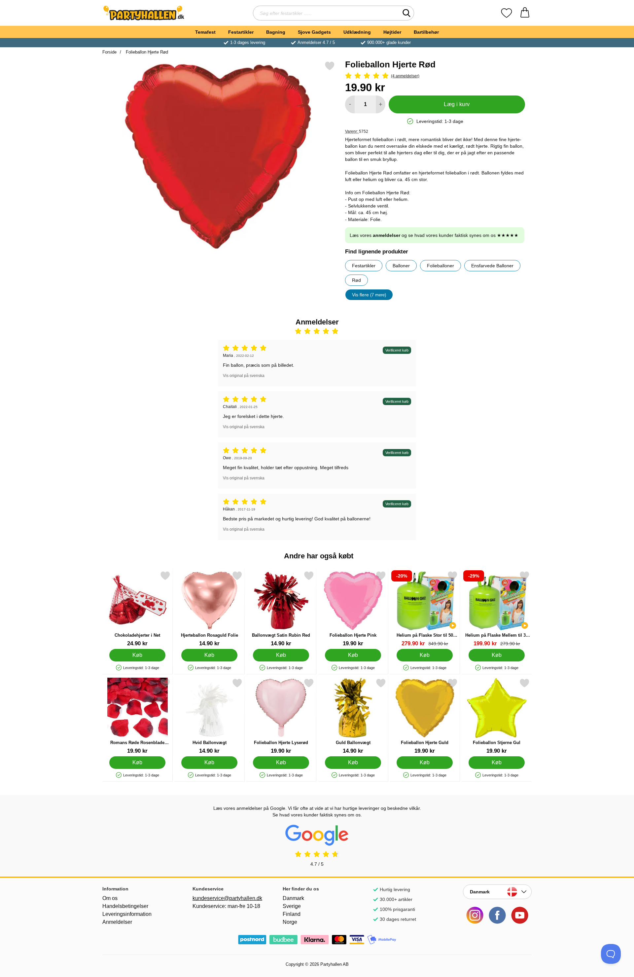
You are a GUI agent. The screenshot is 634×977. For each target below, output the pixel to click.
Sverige (292, 906)
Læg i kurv (457, 104)
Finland (291, 914)
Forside (109, 52)
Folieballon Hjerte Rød (146, 52)
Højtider (392, 32)
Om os (110, 898)
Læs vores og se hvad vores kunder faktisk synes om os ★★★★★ (434, 235)
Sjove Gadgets (314, 32)
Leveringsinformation (127, 914)
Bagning (275, 32)
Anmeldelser (117, 922)
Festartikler (241, 32)
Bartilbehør (426, 32)
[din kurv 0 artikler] (525, 13)
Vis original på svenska (243, 376)
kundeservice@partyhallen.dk (227, 898)
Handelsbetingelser (125, 906)
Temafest (205, 32)
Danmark (293, 898)
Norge (290, 922)
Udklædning (357, 32)
